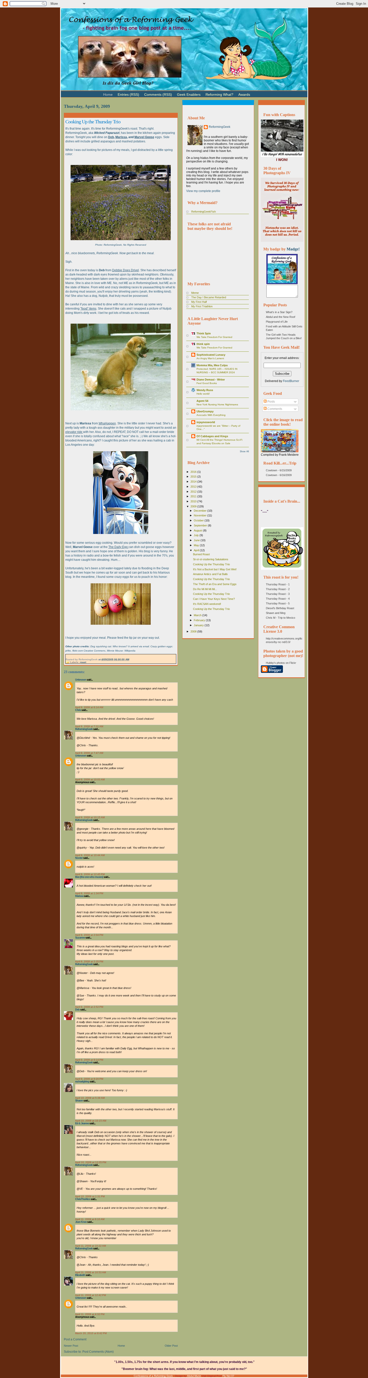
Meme (195, 292)
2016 (194, 471)
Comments (274, 409)
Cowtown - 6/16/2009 (279, 475)
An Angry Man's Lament (210, 358)
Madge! (293, 249)
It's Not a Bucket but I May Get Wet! (215, 569)
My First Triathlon (202, 306)
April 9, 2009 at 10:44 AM (90, 855)
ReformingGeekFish (203, 211)
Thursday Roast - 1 (278, 584)
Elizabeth (80, 1274)
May (197, 545)
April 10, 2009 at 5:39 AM (90, 1097)
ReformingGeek (84, 728)
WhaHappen (107, 423)
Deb (111, 137)
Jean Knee (81, 1221)
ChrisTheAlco (82, 1199)
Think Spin (204, 333)
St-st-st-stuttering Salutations (210, 559)
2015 (194, 476)
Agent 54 (202, 400)
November (200, 515)
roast (83, 662)
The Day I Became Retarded (208, 297)
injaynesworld (206, 422)
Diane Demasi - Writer (211, 379)
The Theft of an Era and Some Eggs (215, 584)
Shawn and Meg (275, 612)
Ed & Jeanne (82, 1123)
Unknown (80, 679)
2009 (194, 506)
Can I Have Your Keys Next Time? (214, 598)
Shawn (79, 1100)
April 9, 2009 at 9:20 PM (89, 1078)
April (197, 550)
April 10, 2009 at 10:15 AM (90, 1120)
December (200, 510)
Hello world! (203, 393)
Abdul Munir (194, 1375)
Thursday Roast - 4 (278, 598)
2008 (194, 631)
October (199, 520)
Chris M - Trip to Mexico (280, 617)
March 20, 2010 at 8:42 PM (91, 1333)
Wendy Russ (205, 390)
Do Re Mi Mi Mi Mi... (205, 589)
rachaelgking (82, 1081)
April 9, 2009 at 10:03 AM (90, 779)
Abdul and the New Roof (280, 316)
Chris (78, 709)
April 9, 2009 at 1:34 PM (89, 893)
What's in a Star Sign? (279, 312)
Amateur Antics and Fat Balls (210, 574)
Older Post (171, 1345)
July (197, 535)
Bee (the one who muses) (89, 876)
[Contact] (260, 92)
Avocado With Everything (211, 415)
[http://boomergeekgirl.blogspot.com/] (282, 283)
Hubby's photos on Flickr (281, 662)
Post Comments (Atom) (98, 1351)
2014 (194, 481)
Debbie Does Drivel (125, 270)
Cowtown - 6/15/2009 (279, 470)
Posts (271, 401)
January (199, 625)
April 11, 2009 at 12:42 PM (90, 1295)
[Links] (255, 92)
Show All (244, 451)
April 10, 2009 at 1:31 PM (90, 1196)
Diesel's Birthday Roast (280, 608)
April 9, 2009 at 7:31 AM (89, 726)
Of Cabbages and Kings (212, 436)
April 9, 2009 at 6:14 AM (89, 707)
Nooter (79, 857)
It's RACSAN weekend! (207, 603)
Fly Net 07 (228, 1375)
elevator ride (74, 432)
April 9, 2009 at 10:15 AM (90, 817)
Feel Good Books (207, 383)
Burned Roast (201, 554)
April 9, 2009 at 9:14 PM (89, 1059)
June (197, 540)
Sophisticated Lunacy (211, 354)
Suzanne (80, 937)
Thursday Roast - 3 (278, 593)
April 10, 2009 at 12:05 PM (90, 1162)
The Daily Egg (118, 547)
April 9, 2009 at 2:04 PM (89, 935)
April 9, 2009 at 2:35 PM (89, 961)
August (198, 530)
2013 (194, 486)
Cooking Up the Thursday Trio (92, 121)
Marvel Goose (144, 137)
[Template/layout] (265, 92)
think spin (203, 343)
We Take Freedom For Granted (214, 337)
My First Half (199, 301)
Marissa (121, 137)
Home (121, 1345)
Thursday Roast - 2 (278, 589)
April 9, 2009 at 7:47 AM (89, 753)
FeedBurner (291, 381)
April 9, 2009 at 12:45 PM (90, 874)
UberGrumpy (205, 411)
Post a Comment (75, 1339)
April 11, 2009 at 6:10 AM (89, 1219)
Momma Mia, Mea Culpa (212, 365)
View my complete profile (203, 191)
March (198, 615)
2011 (194, 496)
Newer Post (71, 1345)
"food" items (88, 308)
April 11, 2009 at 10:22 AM (90, 1245)
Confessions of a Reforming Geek (153, 1375)
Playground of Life (277, 321)
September (201, 525)
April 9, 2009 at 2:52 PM (89, 1006)
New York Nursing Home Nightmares (217, 404)
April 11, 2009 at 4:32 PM (89, 1314)
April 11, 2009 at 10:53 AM (90, 1272)
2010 (194, 501)
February (200, 620)
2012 (194, 491)
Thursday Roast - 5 (278, 603)
